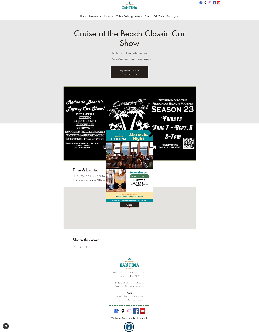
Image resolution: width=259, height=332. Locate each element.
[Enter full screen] (149, 165)
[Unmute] (114, 165)
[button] (153, 132)
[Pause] (109, 165)
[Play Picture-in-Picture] (144, 165)
